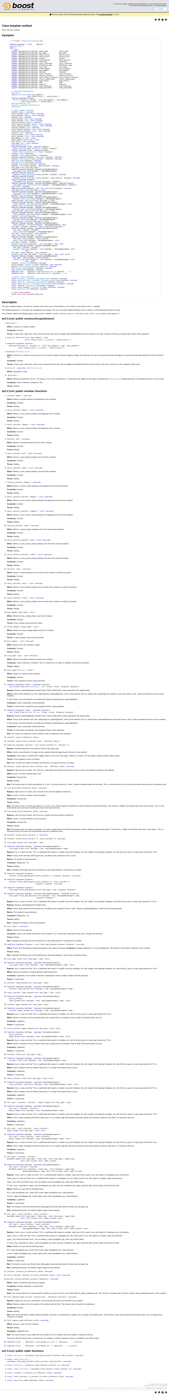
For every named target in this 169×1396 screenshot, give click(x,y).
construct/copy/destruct (24, 91)
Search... (161, 9)
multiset (18, 46)
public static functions (24, 277)
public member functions (24, 110)
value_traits (115, 379)
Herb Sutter (133, 5)
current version (105, 14)
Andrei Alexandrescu (146, 5)
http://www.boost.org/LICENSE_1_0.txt (156, 1388)
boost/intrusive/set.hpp (33, 41)
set (47, 273)
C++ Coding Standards (160, 5)
